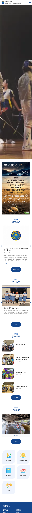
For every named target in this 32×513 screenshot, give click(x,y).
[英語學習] (9, 471)
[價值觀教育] (23, 471)
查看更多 (16, 269)
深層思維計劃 (23, 460)
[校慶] (9, 486)
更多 (6, 264)
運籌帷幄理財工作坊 (21, 386)
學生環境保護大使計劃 (11, 308)
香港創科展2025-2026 (22, 372)
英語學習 (8, 475)
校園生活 (18, 510)
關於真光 (5, 510)
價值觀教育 (23, 475)
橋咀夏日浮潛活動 (20, 344)
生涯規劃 (8, 460)
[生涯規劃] (9, 456)
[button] (30, 2)
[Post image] (16, 235)
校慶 (9, 491)
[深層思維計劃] (23, 456)
